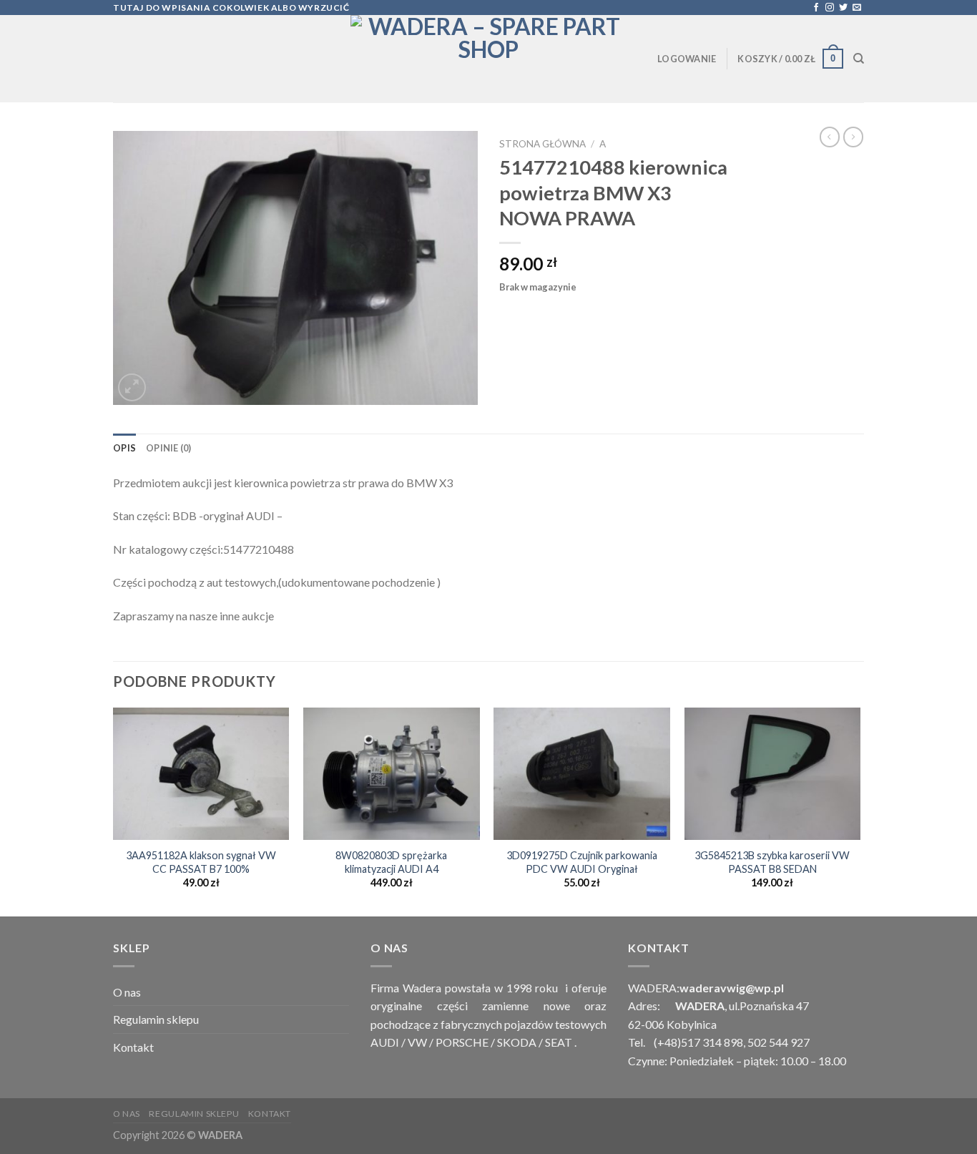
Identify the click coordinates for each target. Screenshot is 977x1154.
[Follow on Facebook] (816, 8)
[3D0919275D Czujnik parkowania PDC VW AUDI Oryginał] (582, 774)
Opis (124, 448)
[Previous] (113, 810)
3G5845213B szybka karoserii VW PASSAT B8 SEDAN (772, 862)
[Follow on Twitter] (843, 8)
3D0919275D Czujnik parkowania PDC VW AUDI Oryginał (581, 862)
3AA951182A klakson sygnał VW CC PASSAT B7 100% (201, 862)
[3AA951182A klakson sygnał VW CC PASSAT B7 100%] (201, 774)
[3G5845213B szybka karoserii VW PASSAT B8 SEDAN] (772, 774)
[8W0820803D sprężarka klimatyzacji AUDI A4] (391, 774)
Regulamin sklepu (156, 1019)
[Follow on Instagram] (829, 8)
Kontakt (133, 1047)
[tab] (124, 448)
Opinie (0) (169, 448)
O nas (127, 992)
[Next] (859, 810)
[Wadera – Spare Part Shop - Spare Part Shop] (488, 58)
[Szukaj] (858, 58)
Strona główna (542, 144)
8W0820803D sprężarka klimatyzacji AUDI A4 (391, 862)
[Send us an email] (857, 8)
